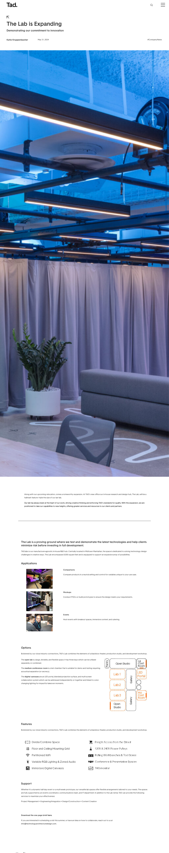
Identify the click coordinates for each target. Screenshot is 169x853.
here (50, 815)
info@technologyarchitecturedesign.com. (39, 823)
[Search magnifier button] (151, 5)
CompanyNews (155, 39)
